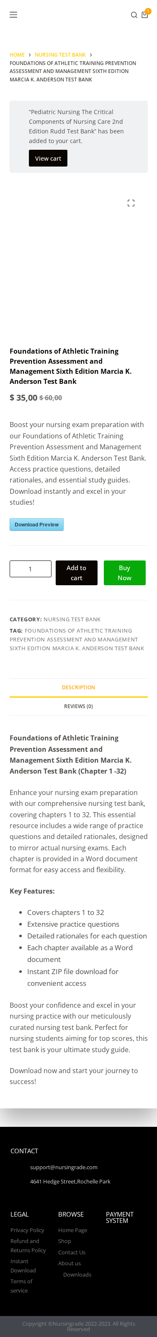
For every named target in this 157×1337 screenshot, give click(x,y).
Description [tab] (78, 687)
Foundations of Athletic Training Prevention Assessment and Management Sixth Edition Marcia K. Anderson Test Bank (77, 639)
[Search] (134, 15)
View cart (48, 158)
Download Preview (37, 524)
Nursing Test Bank (72, 619)
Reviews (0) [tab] (78, 706)
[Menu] (13, 14)
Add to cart (76, 572)
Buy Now (124, 572)
